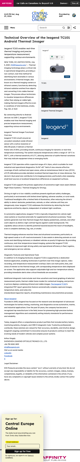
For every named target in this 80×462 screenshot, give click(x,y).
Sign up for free (22, 451)
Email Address (12, 442)
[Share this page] (74, 28)
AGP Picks (6, 3)
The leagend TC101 (58, 284)
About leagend (10, 299)
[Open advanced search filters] (68, 27)
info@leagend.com (11, 347)
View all (75, 3)
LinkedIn (7, 353)
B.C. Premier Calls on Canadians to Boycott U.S (30, 3)
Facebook (8, 356)
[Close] (41, 417)
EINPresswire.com (18, 65)
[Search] (63, 27)
